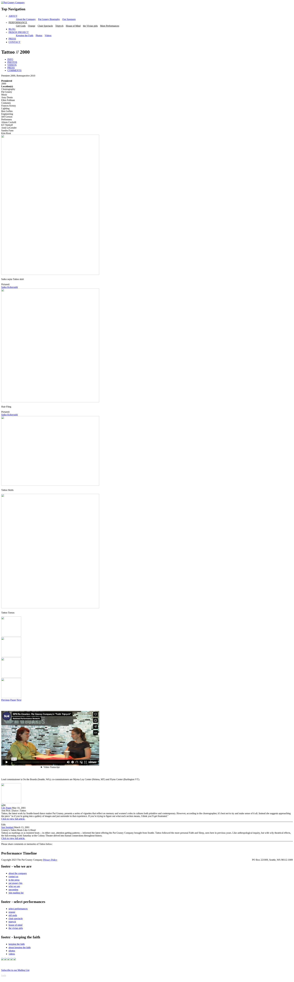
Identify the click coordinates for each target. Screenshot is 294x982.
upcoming (13, 889)
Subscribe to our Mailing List (15, 970)
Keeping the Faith (24, 35)
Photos (39, 35)
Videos (48, 35)
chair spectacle (16, 918)
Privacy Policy (50, 859)
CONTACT (14, 42)
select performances (18, 908)
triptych (12, 921)
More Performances (109, 26)
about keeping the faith (20, 947)
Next (19, 700)
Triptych (59, 26)
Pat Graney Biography (49, 19)
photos (12, 950)
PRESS (12, 38)
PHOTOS (12, 62)
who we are (14, 886)
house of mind (15, 925)
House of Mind (73, 26)
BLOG (12, 29)
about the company (18, 873)
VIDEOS (12, 65)
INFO (10, 59)
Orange (31, 26)
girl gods (13, 915)
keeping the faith (17, 944)
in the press (14, 880)
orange (12, 912)
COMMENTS (14, 70)
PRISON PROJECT (19, 32)
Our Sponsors (69, 19)
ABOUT (13, 16)
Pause (13, 700)
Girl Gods (21, 26)
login (3, 975)
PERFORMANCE (18, 22)
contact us (13, 876)
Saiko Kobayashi (9, 287)
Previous (5, 700)
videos (12, 954)
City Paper (6, 808)
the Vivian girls (90, 26)
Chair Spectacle (45, 26)
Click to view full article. (13, 819)
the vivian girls (16, 928)
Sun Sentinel (7, 827)
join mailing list (16, 892)
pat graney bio (15, 883)
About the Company (26, 19)
